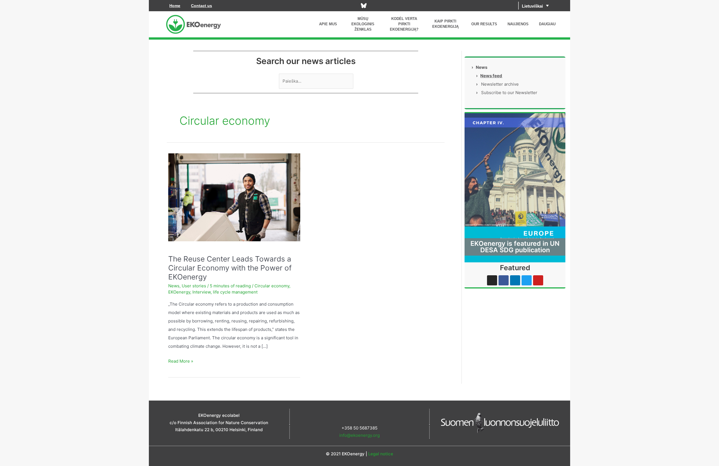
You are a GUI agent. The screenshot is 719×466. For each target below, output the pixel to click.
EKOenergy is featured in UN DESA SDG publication (514, 247)
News (173, 285)
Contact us (201, 5)
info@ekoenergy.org (359, 435)
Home (174, 5)
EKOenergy (179, 292)
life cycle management (235, 292)
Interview (201, 292)
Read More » (180, 360)
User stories (194, 285)
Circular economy (271, 285)
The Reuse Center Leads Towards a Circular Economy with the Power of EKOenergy (230, 267)
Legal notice (380, 453)
